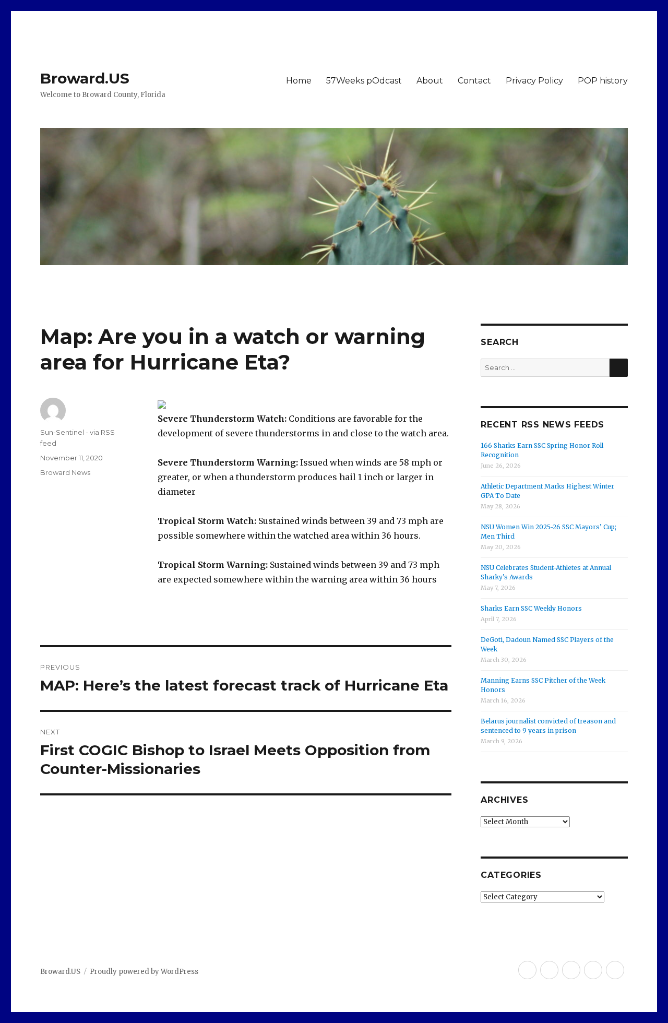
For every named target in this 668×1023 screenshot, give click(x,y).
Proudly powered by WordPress (144, 971)
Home (299, 81)
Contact (474, 81)
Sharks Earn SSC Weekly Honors (531, 608)
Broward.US (84, 78)
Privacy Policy (534, 81)
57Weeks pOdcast (364, 81)
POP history (603, 81)
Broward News (65, 472)
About (429, 81)
